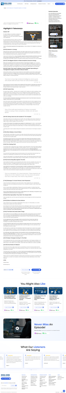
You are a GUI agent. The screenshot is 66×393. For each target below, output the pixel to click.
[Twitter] (10, 269)
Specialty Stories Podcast (42, 384)
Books (49, 3)
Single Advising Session (33, 382)
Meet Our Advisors (61, 377)
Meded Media (6, 41)
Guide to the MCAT (52, 384)
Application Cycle (34, 380)
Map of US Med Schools (24, 384)
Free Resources (20, 3)
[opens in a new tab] (30, 23)
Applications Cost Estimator (25, 388)
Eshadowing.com (6, 264)
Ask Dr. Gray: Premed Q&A (43, 386)
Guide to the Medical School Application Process (52, 377)
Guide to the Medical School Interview (52, 383)
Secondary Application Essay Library (25, 380)
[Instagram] (9, 269)
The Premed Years (43, 376)
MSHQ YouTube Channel (42, 380)
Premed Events (24, 376)
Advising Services (33, 3)
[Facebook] (7, 269)
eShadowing (24, 377)
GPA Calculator (24, 382)
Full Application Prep (34, 377)
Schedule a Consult (34, 376)
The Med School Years (42, 378)
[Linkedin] (12, 269)
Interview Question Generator (25, 386)
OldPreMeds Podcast (43, 382)
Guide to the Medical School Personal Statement (52, 380)
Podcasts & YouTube (42, 3)
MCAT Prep (26, 3)
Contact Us (60, 376)
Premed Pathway (33, 385)
